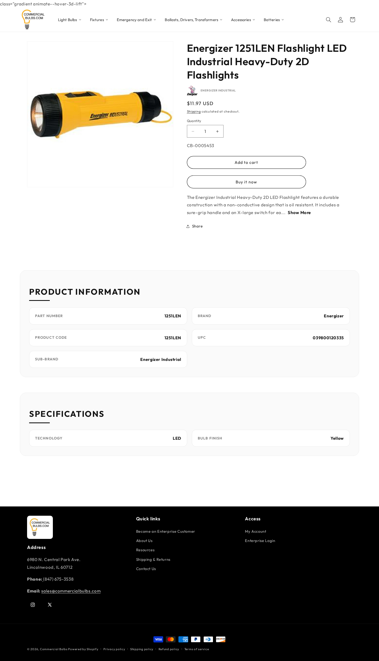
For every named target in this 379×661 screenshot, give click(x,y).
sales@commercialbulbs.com (71, 591)
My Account (255, 531)
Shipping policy (141, 649)
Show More (299, 212)
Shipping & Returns (153, 559)
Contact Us (146, 568)
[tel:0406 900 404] (42, 579)
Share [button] (197, 226)
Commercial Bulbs (54, 649)
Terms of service (196, 649)
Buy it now (246, 181)
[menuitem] (69, 19)
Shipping (194, 111)
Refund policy (169, 649)
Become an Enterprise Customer (165, 531)
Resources (145, 549)
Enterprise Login (260, 540)
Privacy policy (114, 649)
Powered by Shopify (83, 649)
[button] (329, 20)
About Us (144, 540)
